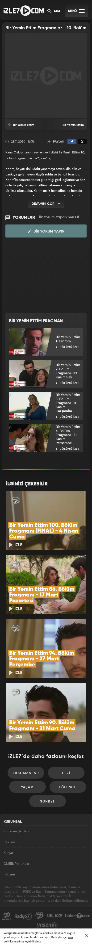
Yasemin (47, 925)
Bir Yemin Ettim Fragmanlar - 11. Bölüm (24, 127)
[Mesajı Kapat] (86, 935)
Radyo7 (23, 916)
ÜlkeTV (54, 916)
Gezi (66, 773)
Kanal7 (6, 916)
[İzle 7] (24, 10)
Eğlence (67, 787)
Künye (8, 852)
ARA (56, 11)
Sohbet (47, 801)
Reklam (9, 842)
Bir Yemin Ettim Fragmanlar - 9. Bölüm (68, 127)
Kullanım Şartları (16, 831)
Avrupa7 (39, 916)
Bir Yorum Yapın (48, 231)
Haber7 (78, 916)
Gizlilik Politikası (16, 863)
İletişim (9, 874)
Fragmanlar (26, 773)
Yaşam (27, 787)
